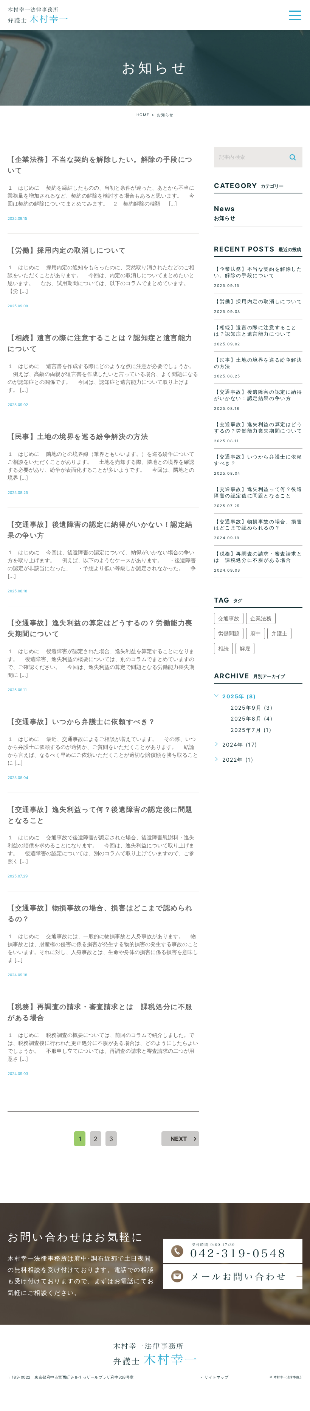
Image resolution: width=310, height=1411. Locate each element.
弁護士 (279, 633)
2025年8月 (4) (252, 718)
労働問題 (228, 633)
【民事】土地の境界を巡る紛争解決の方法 (78, 436)
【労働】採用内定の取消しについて (67, 250)
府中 (255, 633)
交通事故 (228, 618)
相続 (223, 648)
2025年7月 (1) (251, 730)
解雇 (245, 648)
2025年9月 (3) (252, 707)
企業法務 (260, 618)
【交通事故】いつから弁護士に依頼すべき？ (82, 721)
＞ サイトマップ (213, 1377)
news (224, 213)
